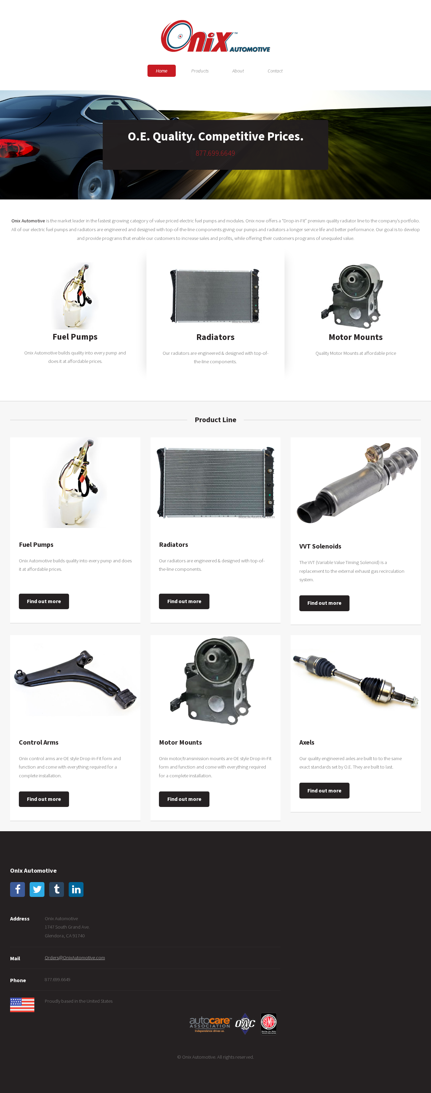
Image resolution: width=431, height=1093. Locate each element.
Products (200, 71)
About (238, 71)
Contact (275, 71)
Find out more (44, 601)
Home (161, 71)
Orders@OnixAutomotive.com (75, 958)
